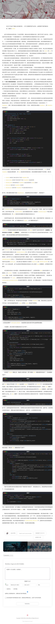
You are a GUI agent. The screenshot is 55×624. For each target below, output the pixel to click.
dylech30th (8, 15)
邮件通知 (15, 589)
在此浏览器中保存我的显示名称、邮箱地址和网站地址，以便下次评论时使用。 (24, 597)
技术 (40, 537)
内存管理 (37, 537)
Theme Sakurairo (25, 621)
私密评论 (9, 589)
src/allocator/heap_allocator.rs (31, 520)
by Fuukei (31, 621)
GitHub (13, 28)
